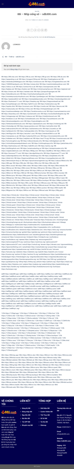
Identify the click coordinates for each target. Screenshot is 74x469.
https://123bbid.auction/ (27, 345)
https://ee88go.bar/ (8, 291)
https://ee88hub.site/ (65, 274)
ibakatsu (4, 264)
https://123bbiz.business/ (33, 338)
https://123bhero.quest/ (52, 328)
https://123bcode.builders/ (10, 338)
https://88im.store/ (23, 168)
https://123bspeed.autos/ (30, 330)
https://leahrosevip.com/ (12, 146)
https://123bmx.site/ (8, 316)
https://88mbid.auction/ (64, 382)
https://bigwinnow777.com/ (55, 153)
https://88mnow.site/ (65, 355)
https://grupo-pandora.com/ (29, 126)
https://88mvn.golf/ (27, 387)
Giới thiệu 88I (45, 408)
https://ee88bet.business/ (32, 296)
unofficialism (56, 227)
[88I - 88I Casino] (37, 4)
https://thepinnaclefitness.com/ (27, 158)
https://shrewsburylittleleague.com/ (13, 82)
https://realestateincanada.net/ (61, 96)
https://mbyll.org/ (66, 262)
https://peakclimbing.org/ (60, 264)
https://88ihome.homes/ (38, 173)
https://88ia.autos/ (56, 175)
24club (3, 195)
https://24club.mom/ (28, 205)
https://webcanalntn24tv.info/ (11, 129)
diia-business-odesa (30, 222)
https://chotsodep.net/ (9, 126)
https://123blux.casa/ (8, 340)
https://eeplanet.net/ (64, 89)
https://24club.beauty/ (9, 207)
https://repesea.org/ (31, 239)
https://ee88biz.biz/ (64, 279)
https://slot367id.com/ (44, 249)
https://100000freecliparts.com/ (12, 84)
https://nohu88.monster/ (33, 286)
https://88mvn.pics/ (33, 367)
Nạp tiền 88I (26, 415)
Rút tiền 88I (26, 418)
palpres (25, 264)
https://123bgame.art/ (32, 323)
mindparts (29, 237)
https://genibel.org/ (33, 232)
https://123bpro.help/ (51, 323)
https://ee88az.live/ (47, 274)
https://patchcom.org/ (55, 232)
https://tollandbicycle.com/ (10, 94)
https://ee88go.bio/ (11, 294)
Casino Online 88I (46, 412)
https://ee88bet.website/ (9, 279)
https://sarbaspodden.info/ (29, 131)
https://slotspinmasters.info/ (54, 148)
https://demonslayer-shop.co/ (11, 161)
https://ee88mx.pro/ (27, 299)
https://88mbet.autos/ (27, 370)
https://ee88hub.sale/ (46, 306)
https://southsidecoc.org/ (10, 239)
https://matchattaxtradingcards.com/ (35, 94)
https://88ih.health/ (56, 188)
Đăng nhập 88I (27, 412)
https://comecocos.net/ (37, 82)
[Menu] (2, 4)
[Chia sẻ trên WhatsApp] (28, 30)
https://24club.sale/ (26, 220)
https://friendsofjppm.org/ (20, 257)
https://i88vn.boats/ (23, 180)
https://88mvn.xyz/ (11, 362)
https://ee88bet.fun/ (8, 306)
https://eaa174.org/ (42, 138)
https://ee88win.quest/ (9, 289)
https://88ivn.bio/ (7, 180)
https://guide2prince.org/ (9, 262)
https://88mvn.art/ (64, 362)
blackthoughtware (39, 235)
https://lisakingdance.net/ (52, 79)
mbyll (58, 262)
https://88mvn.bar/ (45, 370)
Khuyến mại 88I (27, 425)
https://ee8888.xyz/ (11, 281)
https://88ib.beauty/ (24, 178)
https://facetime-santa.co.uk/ (36, 111)
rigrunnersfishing (66, 244)
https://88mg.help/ (11, 365)
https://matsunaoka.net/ (9, 109)
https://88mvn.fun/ (30, 385)
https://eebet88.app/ (12, 274)
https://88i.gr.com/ (43, 77)
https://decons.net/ (58, 106)
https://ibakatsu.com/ (15, 264)
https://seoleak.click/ (26, 91)
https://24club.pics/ (50, 202)
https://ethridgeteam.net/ (53, 141)
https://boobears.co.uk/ (9, 119)
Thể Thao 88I (45, 415)
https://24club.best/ (48, 207)
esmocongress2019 (45, 239)
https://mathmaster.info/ (31, 225)
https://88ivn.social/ (8, 166)
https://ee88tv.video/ (32, 276)
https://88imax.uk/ (7, 168)
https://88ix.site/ (50, 163)
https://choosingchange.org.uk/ (12, 222)
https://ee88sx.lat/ (64, 284)
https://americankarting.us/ (32, 148)
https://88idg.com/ (32, 151)
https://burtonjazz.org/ (9, 269)
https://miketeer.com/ (8, 138)
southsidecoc (53, 237)
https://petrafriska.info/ (64, 143)
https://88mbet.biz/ (63, 360)
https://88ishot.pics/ (8, 175)
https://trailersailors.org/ (48, 104)
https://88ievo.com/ (63, 151)
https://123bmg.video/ (48, 316)
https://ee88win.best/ (64, 291)
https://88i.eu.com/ (27, 77)
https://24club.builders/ (9, 212)
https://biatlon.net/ (23, 89)
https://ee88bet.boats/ (30, 294)
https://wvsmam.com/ (25, 106)
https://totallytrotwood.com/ (48, 116)
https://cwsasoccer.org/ (18, 237)
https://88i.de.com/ (59, 77)
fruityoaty (37, 220)
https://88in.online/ (22, 170)
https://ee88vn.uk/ (28, 279)
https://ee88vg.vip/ (51, 301)
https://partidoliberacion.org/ (60, 254)
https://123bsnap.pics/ (32, 328)
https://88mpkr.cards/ (29, 377)
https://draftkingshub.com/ (10, 148)
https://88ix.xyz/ (53, 168)
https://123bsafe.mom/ (9, 330)
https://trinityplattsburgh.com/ (46, 109)
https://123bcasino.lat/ (27, 325)
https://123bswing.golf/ (9, 350)
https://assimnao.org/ (38, 242)
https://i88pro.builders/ (60, 180)
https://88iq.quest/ (24, 175)
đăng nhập (14, 69)
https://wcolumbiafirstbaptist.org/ (55, 114)
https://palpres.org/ (35, 264)
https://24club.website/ (29, 197)
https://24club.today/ (8, 197)
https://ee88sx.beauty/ (26, 291)
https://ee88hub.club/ (8, 303)
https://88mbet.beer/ (12, 372)
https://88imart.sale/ (41, 190)
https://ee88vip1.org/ (12, 308)
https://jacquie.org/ (60, 247)
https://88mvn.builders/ (50, 375)
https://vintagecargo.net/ (9, 116)
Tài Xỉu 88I (44, 422)
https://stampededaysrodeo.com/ (35, 99)
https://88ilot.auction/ (39, 188)
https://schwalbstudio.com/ (29, 119)
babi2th (40, 252)
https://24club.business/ (31, 212)
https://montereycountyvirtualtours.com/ (15, 96)
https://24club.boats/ (27, 210)
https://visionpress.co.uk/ (10, 136)
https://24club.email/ (47, 215)
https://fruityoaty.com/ (48, 220)
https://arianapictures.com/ (48, 87)
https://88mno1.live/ (47, 355)
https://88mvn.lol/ (28, 365)
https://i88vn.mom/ (40, 175)
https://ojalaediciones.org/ (21, 249)
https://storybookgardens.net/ (60, 99)
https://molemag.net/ (56, 124)
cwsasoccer (5, 237)
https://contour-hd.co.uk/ (27, 87)
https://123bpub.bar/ (50, 330)
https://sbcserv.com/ (53, 244)
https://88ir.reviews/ (59, 185)
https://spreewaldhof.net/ (12, 99)
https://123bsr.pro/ (27, 340)
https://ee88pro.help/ (28, 284)
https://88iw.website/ (58, 166)
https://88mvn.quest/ (50, 367)
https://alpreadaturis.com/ (37, 124)
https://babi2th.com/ (51, 252)
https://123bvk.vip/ (51, 343)
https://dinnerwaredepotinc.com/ (12, 121)
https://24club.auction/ (30, 217)
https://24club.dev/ (13, 195)
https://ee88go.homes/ (13, 286)
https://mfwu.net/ (27, 109)
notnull (24, 244)
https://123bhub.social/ (28, 316)
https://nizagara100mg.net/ (31, 79)
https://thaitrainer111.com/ (13, 101)
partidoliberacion (44, 254)
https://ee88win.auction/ (28, 303)
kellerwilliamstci (6, 235)
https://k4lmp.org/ (30, 262)
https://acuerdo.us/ (52, 129)
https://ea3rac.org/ (47, 146)
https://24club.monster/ (30, 202)
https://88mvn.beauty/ (63, 370)
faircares (56, 249)
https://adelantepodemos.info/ (11, 156)
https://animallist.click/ (50, 126)
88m (3, 355)
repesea (21, 239)
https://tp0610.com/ (31, 104)
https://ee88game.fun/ (27, 306)
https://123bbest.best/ (48, 333)
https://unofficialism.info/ (10, 230)
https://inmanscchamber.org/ (11, 232)
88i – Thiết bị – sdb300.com (14, 57)
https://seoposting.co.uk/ (10, 79)
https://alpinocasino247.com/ (11, 244)
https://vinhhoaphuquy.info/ (43, 143)
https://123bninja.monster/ (10, 328)
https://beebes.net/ (7, 89)
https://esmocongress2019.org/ (12, 242)
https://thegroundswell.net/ (51, 101)
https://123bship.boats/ (28, 335)
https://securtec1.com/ (27, 133)
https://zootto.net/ (42, 106)
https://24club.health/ (51, 217)
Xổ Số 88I (43, 418)
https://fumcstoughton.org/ (10, 141)
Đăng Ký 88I (26, 408)
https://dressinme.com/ (35, 230)
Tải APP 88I (26, 422)
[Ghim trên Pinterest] (42, 30)
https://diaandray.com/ (12, 114)
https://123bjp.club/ (8, 345)
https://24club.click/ (28, 215)
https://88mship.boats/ (9, 375)
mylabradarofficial (47, 225)
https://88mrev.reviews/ (9, 382)
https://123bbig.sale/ (45, 348)
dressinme (22, 230)
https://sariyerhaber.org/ (39, 247)
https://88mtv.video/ (32, 357)
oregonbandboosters (37, 257)
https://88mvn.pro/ (7, 380)
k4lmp (21, 262)
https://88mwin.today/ (50, 357)
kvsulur (60, 252)
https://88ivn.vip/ (7, 188)
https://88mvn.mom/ (8, 370)
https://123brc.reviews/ (32, 343)
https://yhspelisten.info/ (53, 156)
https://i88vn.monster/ (57, 173)
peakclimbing (46, 264)
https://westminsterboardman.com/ (54, 84)
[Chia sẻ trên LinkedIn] (45, 30)
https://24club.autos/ (48, 205)
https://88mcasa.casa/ (49, 377)
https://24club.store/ (8, 200)
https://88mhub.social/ (13, 357)
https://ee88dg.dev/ (30, 274)
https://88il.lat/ (22, 173)
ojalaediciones (6, 249)
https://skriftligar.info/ (9, 133)
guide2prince (61, 259)
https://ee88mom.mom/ (29, 289)
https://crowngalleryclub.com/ (51, 158)
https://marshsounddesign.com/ (12, 111)
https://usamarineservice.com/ (59, 111)
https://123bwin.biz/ (28, 321)
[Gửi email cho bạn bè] (38, 30)
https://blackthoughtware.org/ (56, 235)
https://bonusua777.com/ (13, 153)
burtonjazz (56, 267)
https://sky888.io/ (47, 151)
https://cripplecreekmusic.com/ (12, 151)
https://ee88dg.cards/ (52, 296)
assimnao (27, 242)
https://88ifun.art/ (38, 170)
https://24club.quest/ (8, 205)
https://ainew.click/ (32, 84)
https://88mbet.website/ (9, 360)
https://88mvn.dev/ (29, 355)
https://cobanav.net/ (28, 116)
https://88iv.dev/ (21, 163)
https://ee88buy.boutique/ (50, 294)
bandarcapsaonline (8, 259)
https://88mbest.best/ (30, 372)
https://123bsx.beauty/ (9, 333)
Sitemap (43, 425)
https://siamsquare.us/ (49, 131)
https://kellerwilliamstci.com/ (23, 235)
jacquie (50, 247)
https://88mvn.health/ (12, 385)
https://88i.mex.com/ (11, 77)
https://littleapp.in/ (7, 225)
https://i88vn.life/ (7, 170)
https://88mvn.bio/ (48, 372)
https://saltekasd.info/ (9, 131)
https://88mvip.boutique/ (29, 375)
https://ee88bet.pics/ (53, 286)
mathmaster (19, 225)
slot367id (33, 249)
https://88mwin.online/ (46, 362)
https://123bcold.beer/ (29, 333)
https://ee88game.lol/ (46, 284)
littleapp (63, 222)
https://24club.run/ (7, 220)
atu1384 (39, 259)
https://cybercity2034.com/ (31, 136)
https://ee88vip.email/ (12, 301)
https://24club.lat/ (46, 200)
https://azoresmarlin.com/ (32, 114)
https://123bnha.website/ (29, 318)
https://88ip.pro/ (59, 183)
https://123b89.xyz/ (46, 321)
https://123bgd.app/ (12, 313)
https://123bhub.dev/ (30, 313)
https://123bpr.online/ (12, 323)
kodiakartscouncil (26, 267)
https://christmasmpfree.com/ (43, 89)
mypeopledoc (28, 227)
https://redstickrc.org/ (30, 252)
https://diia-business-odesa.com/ (48, 222)
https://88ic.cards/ (27, 183)
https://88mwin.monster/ (13, 367)
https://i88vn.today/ (41, 166)
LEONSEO (46, 20)
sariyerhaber (26, 247)
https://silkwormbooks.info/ (32, 141)
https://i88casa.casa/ (43, 183)
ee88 (3, 274)
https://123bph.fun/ (8, 348)
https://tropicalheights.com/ (36, 121)
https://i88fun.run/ (25, 190)
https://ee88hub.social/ (13, 276)
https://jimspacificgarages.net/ (47, 91)
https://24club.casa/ (8, 215)
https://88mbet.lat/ (44, 365)
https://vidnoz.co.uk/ (8, 87)
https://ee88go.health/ (49, 303)
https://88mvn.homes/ (62, 365)
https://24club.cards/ (52, 212)
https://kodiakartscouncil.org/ (42, 267)
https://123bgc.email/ (12, 343)
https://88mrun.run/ (47, 385)
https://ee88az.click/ (64, 299)
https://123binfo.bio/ (8, 335)
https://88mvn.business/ (9, 377)
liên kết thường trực (50, 37)
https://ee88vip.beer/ (45, 291)
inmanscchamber (66, 230)
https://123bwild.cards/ (54, 338)
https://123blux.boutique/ (49, 335)
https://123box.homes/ (47, 325)
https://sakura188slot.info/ (60, 161)
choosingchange (62, 220)
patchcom (44, 232)
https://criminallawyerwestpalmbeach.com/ (16, 143)
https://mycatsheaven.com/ (51, 119)
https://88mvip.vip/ (28, 382)
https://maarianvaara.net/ (61, 138)
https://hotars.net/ (10, 91)
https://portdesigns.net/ (40, 96)
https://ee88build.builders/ (10, 296)
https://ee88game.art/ (8, 284)
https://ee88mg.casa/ (8, 299)
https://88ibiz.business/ (9, 183)
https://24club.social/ (32, 195)
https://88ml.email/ (61, 380)
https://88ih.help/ (54, 170)
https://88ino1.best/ (58, 178)
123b (3, 313)
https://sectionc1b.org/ (30, 254)
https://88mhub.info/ (25, 380)
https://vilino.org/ (53, 230)
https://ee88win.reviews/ (32, 301)
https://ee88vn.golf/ (64, 306)
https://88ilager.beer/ (41, 178)
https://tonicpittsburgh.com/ (11, 104)
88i (2, 77)
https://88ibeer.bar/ (8, 178)
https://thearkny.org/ (32, 101)
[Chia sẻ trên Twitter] (35, 30)
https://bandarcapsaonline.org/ (25, 259)
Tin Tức (37, 11)
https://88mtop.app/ (12, 355)
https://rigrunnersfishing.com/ (11, 247)
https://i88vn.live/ (36, 163)
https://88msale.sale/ (8, 387)
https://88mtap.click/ (44, 380)
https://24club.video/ (52, 195)
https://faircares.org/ (8, 252)
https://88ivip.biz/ (39, 168)
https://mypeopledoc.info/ (42, 227)
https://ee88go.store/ (46, 279)
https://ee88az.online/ (48, 281)
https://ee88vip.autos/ (49, 289)
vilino (45, 230)
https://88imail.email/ (41, 185)
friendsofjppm (6, 257)
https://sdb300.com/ (31, 146)
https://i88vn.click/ (24, 185)
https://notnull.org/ (33, 244)
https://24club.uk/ (49, 197)
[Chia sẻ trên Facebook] (31, 30)
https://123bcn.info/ (45, 340)
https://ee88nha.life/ (30, 281)
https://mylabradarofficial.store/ (12, 227)
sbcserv (43, 244)
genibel (24, 232)
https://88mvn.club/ (45, 382)
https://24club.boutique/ (48, 210)
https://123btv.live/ (48, 313)
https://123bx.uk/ (48, 318)
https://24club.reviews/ (9, 217)
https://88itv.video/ (24, 166)
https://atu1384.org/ (50, 259)
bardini (3, 267)
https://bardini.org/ (13, 267)
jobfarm (39, 262)
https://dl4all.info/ (7, 158)
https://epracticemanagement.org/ (36, 161)
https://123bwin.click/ (8, 321)
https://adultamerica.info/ (33, 129)
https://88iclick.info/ (8, 185)
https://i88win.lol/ (7, 173)
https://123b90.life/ (63, 321)
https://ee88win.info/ (45, 299)
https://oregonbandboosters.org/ (55, 257)
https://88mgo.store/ (46, 360)
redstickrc (19, 252)
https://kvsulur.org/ (8, 254)
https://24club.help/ (27, 200)
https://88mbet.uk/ (28, 360)
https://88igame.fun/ (8, 190)
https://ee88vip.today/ (51, 276)
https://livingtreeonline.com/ (57, 82)
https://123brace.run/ (26, 348)
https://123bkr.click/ (63, 340)
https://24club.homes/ (9, 202)
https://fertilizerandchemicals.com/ (13, 124)
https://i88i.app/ (7, 163)
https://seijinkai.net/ (26, 138)
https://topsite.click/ (8, 106)
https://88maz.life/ (28, 362)
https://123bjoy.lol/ (8, 325)
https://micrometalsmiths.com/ (54, 136)
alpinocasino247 (51, 242)
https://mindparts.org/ (41, 237)
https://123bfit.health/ (48, 345)
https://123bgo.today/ (9, 318)
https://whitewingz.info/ (33, 156)
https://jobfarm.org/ (49, 262)
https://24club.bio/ (7, 210)
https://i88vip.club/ (22, 188)
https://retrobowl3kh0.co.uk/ (47, 133)
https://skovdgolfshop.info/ (33, 153)
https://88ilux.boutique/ (41, 180)
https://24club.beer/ (29, 207)
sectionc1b (18, 254)
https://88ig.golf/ (57, 190)
